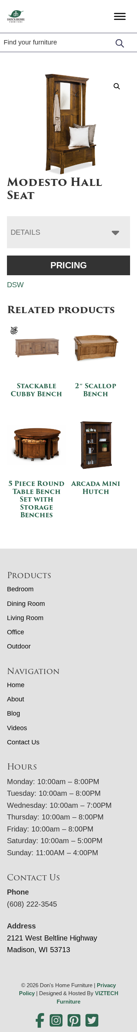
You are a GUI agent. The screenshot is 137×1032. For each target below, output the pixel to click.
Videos (17, 728)
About (15, 699)
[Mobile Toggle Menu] (120, 16)
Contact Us (23, 742)
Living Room (25, 618)
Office (15, 632)
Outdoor (19, 646)
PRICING (68, 265)
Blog (13, 713)
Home (15, 685)
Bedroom (20, 589)
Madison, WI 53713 (38, 950)
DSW (15, 285)
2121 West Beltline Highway (52, 938)
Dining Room (26, 603)
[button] (116, 86)
